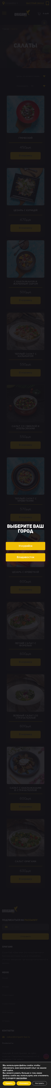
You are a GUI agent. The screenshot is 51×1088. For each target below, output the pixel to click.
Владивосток (25, 557)
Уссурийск (25, 546)
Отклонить (23, 1083)
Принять (9, 1083)
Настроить (39, 1083)
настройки (21, 1078)
